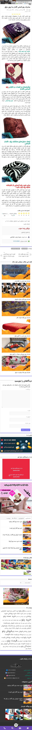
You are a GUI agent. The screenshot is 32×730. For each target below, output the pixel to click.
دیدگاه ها (14, 518)
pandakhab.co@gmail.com (12, 678)
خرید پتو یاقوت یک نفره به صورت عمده (23, 254)
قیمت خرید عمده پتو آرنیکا (15, 541)
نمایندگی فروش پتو (7, 644)
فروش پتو (7, 631)
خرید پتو (26, 620)
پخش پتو (5, 646)
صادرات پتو (24, 248)
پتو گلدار (16, 10)
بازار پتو (22, 610)
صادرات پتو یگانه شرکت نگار (23, 318)
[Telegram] (18, 724)
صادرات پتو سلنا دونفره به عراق (22, 372)
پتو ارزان (18, 646)
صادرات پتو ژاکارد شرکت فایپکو (22, 299)
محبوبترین (21, 518)
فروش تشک (15, 628)
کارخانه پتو (28, 648)
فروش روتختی (27, 631)
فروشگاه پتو (21, 635)
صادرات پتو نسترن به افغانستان (22, 281)
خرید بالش (26, 613)
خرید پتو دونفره (17, 620)
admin (27, 10)
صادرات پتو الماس (16, 248)
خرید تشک (20, 613)
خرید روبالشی (12, 613)
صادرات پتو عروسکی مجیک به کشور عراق (20, 354)
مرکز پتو (16, 644)
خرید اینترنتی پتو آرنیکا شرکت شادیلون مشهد (12, 548)
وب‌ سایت (27, 423)
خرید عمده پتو (9, 616)
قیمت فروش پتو (21, 641)
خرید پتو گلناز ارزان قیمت (15, 528)
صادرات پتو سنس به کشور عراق (22, 336)
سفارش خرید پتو (24, 626)
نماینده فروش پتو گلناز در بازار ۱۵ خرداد (12, 535)
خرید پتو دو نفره (9, 620)
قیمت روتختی (10, 637)
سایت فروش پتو (13, 623)
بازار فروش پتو (28, 611)
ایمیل (28, 417)
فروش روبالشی (8, 628)
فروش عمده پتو (17, 631)
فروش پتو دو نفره (27, 634)
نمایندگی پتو (26, 646)
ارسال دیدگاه (9, 10)
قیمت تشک (13, 634)
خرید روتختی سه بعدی (21, 616)
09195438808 (16, 241)
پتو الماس (21, 10)
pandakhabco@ (11, 673)
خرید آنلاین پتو (14, 611)
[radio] (19, 14)
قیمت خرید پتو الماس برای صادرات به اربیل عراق (9, 255)
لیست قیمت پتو (23, 644)
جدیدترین (28, 518)
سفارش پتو (16, 626)
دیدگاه (28, 389)
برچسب (8, 518)
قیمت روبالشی (19, 637)
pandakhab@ (11, 675)
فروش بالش (21, 628)
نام (29, 410)
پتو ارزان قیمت (12, 646)
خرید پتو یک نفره (22, 623)
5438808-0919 (12, 670)
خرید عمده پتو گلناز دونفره (15, 522)
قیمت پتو (12, 641)
